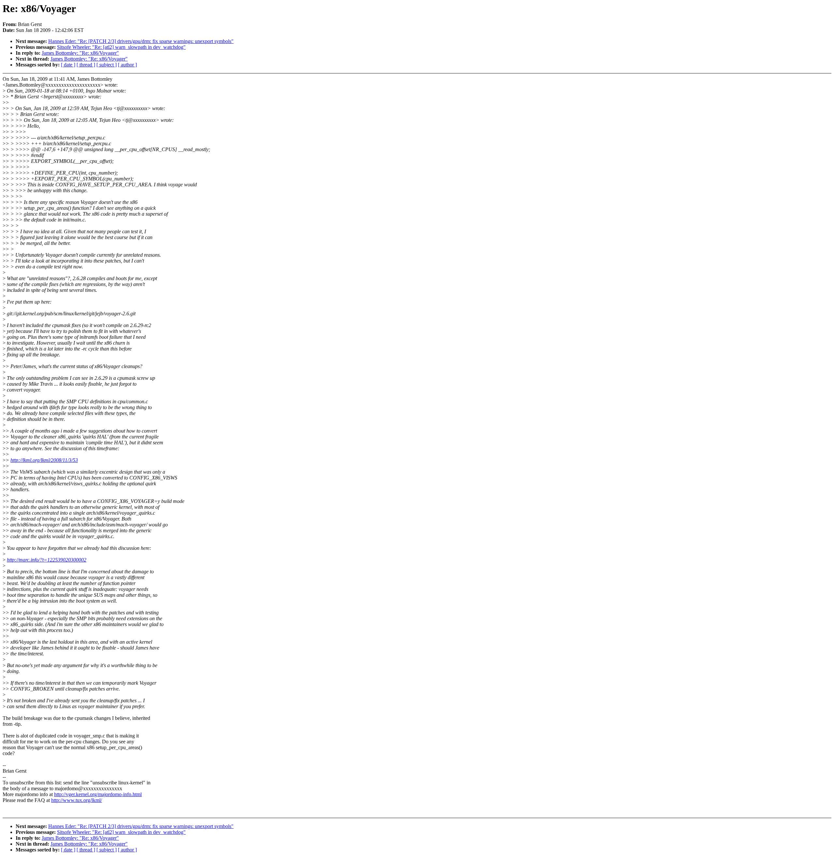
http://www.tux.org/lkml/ (76, 800)
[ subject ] (106, 64)
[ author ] (127, 64)
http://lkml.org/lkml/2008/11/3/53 (44, 460)
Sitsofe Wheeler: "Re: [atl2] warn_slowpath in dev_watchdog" (121, 47)
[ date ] (68, 64)
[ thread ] (86, 64)
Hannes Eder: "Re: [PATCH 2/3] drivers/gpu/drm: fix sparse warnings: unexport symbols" (141, 41)
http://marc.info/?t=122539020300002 (46, 560)
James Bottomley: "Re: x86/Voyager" (80, 53)
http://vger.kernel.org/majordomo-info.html (98, 794)
